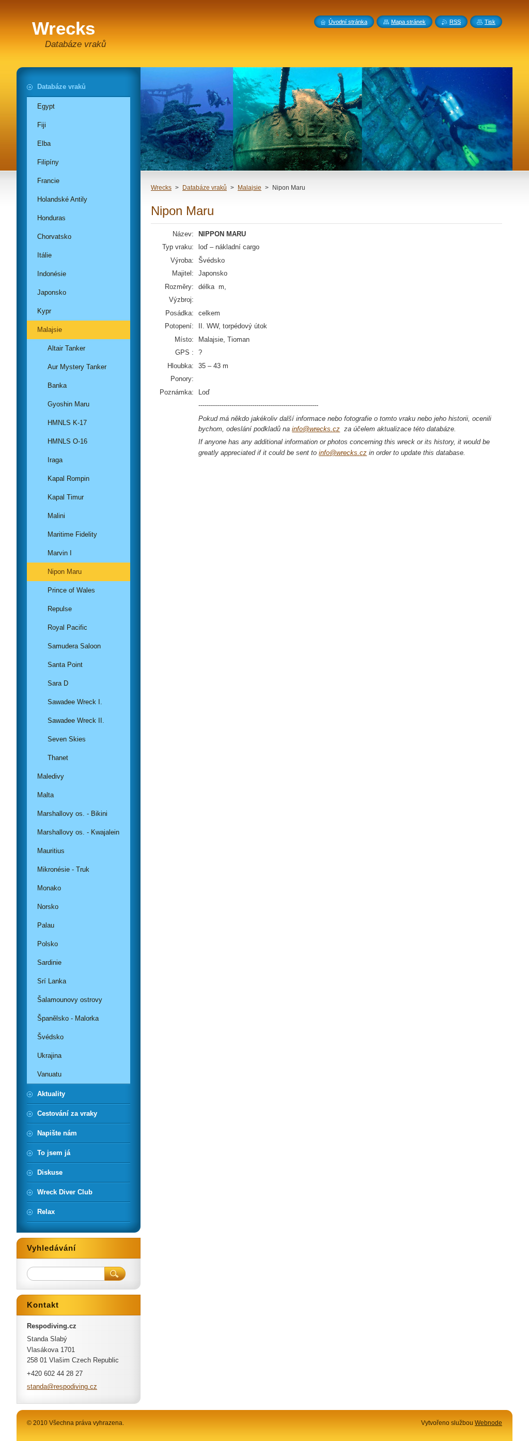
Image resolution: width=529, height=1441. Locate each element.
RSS (455, 22)
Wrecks (161, 188)
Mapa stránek (408, 22)
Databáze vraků (204, 188)
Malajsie (249, 188)
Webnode (488, 1423)
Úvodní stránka (348, 22)
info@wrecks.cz (316, 429)
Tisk (490, 22)
